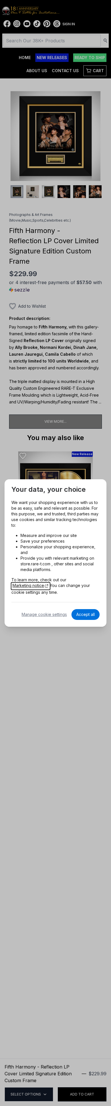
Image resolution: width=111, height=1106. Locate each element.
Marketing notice (28, 585)
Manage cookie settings (44, 614)
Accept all (85, 614)
